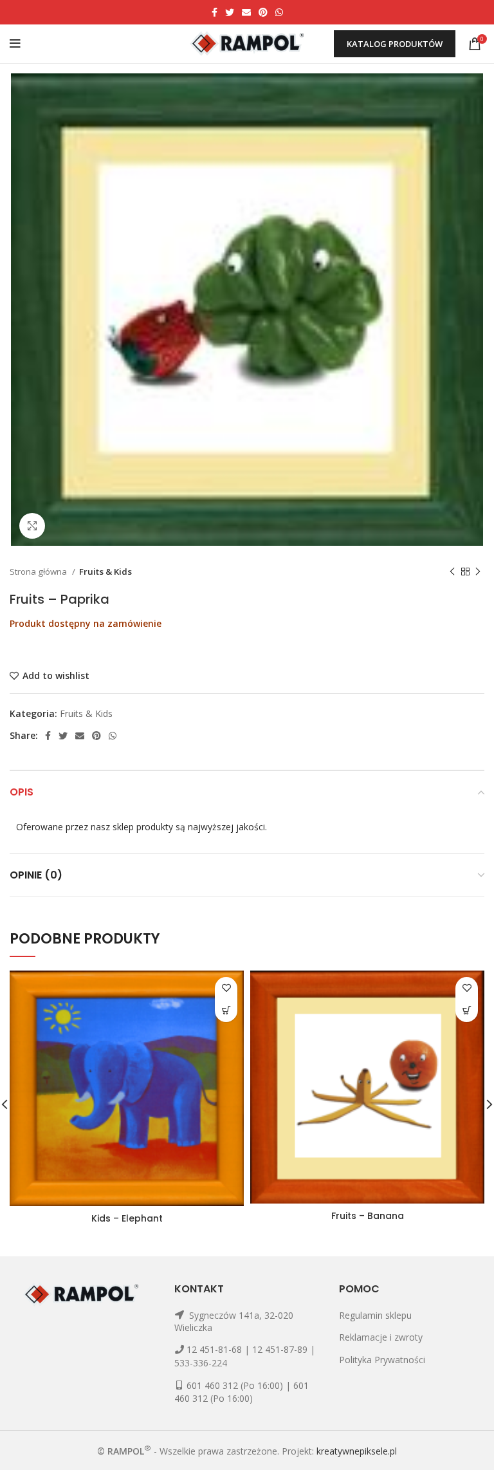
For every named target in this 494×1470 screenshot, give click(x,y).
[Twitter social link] (229, 12)
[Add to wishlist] (226, 988)
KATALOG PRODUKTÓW (395, 44)
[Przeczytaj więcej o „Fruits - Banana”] (466, 1011)
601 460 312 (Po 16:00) (235, 1385)
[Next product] (477, 572)
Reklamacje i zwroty (381, 1337)
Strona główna (39, 571)
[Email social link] (246, 12)
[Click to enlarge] (32, 526)
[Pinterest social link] (263, 12)
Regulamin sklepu (375, 1315)
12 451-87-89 (279, 1349)
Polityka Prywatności (382, 1360)
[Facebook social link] (214, 12)
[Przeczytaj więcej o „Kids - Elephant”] (226, 1011)
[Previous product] (452, 572)
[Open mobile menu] (15, 44)
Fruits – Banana (367, 1215)
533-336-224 (200, 1363)
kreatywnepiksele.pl (356, 1451)
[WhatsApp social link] (279, 12)
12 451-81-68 (214, 1349)
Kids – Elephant (127, 1218)
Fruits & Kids (105, 571)
